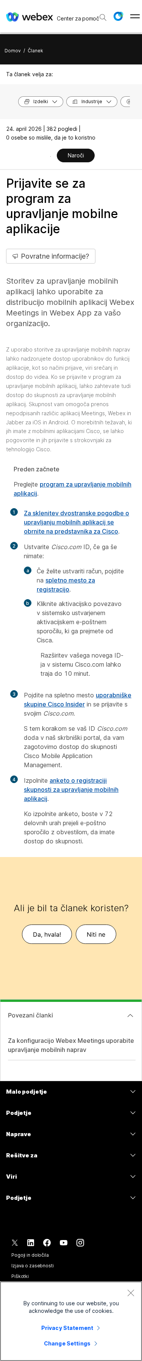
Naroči (76, 155)
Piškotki (20, 1276)
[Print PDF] (50, 156)
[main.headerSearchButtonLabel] (102, 15)
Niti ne (96, 934)
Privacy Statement (67, 1328)
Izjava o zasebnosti (32, 1265)
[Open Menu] (135, 16)
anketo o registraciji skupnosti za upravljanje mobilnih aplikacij (71, 789)
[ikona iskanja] (103, 17)
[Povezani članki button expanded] (130, 1015)
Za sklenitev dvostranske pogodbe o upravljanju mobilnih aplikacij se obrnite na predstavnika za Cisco (76, 522)
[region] (71, 1321)
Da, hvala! (47, 934)
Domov (13, 50)
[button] (118, 16)
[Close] (130, 1293)
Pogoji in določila (30, 1255)
